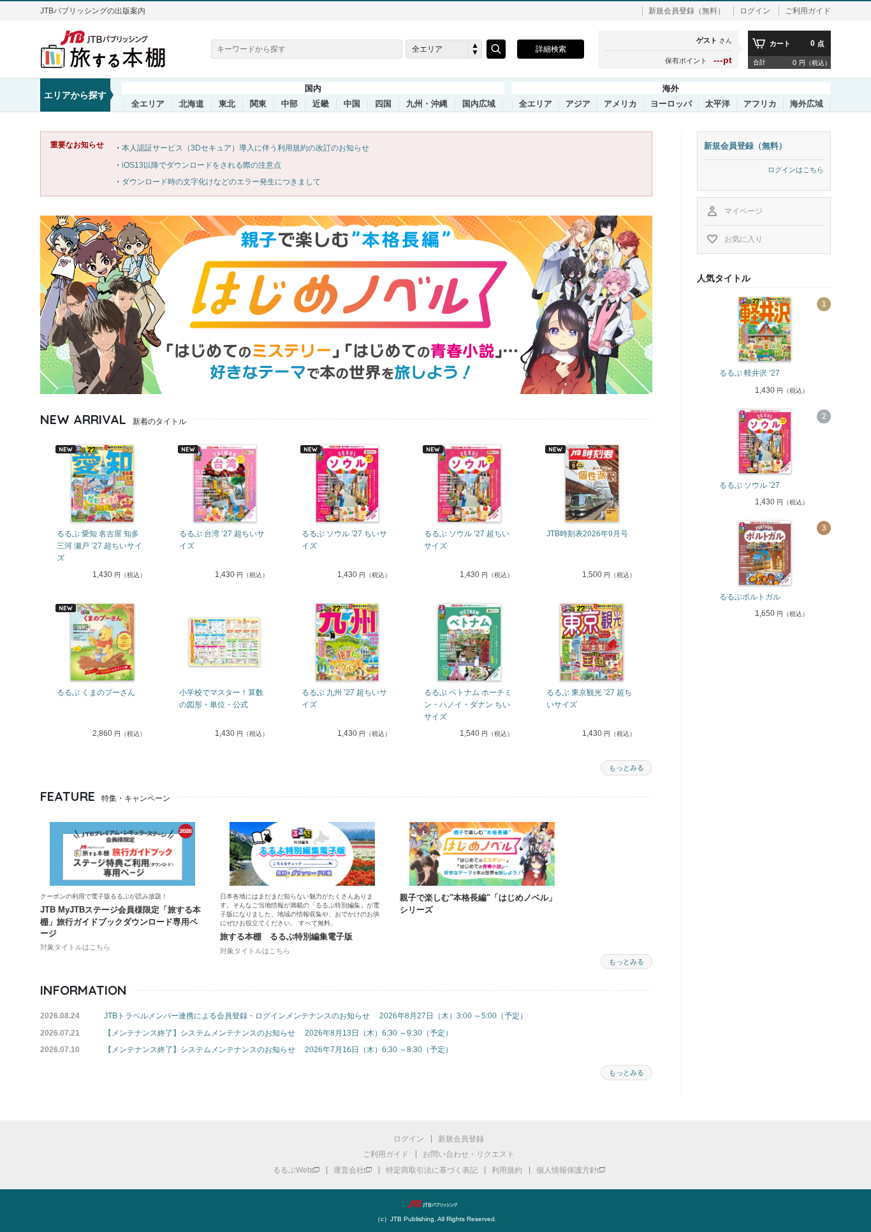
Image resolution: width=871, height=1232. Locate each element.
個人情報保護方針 (566, 1170)
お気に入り (743, 239)
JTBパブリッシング (435, 1203)
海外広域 (806, 103)
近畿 (320, 103)
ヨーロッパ (671, 103)
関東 (258, 103)
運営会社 (348, 1170)
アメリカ (620, 103)
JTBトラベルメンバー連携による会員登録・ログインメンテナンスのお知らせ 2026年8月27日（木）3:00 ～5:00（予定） (315, 1015)
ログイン (755, 10)
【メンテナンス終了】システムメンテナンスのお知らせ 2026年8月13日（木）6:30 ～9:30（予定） (278, 1033)
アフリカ (760, 103)
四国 (383, 103)
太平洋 (717, 103)
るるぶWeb (292, 1170)
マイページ (743, 211)
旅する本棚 (110, 49)
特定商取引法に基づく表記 (432, 1170)
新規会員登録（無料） (686, 10)
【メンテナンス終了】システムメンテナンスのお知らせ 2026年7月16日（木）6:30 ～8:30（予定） (278, 1049)
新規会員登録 (461, 1138)
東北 (227, 103)
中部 (289, 103)
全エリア (148, 103)
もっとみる (626, 768)
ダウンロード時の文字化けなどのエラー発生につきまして (221, 181)
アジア (578, 103)
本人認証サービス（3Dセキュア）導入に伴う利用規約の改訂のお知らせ (245, 147)
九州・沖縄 (427, 103)
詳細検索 (551, 49)
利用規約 (507, 1170)
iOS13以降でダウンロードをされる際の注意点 (201, 165)
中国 (352, 103)
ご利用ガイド (808, 10)
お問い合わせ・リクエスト (469, 1154)
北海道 (191, 103)
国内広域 (478, 103)
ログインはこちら (796, 169)
